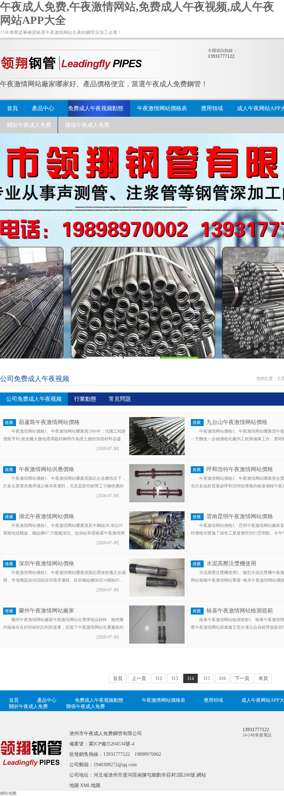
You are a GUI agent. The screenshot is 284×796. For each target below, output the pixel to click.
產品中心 (43, 108)
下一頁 (242, 678)
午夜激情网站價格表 (162, 108)
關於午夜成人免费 (29, 125)
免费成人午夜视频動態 (95, 108)
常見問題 (120, 399)
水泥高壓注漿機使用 (231, 563)
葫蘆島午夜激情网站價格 (49, 422)
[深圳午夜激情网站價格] (157, 595)
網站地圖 (8, 793)
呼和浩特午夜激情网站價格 (239, 469)
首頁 (12, 108)
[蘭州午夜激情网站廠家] (157, 642)
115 (206, 678)
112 (158, 678)
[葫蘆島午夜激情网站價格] (157, 453)
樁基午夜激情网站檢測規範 (239, 610)
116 (222, 678)
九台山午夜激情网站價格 (236, 422)
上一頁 (139, 678)
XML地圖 (90, 785)
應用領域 (212, 108)
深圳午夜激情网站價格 (46, 563)
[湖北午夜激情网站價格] (157, 548)
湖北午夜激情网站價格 (46, 516)
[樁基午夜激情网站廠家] (31, 776)
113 (174, 678)
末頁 (263, 678)
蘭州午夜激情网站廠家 (46, 610)
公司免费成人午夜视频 (34, 399)
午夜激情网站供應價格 (46, 469)
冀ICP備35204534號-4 (111, 743)
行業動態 (85, 399)
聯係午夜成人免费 (87, 125)
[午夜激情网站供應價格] (157, 500)
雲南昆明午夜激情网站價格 (239, 516)
